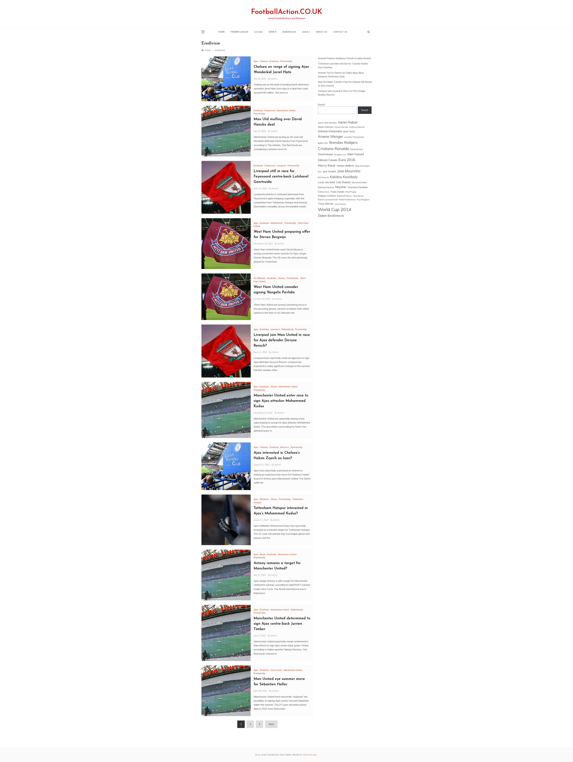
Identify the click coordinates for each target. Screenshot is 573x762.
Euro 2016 (346, 159)
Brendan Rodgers (343, 142)
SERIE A (273, 32)
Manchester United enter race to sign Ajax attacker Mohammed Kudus (281, 401)
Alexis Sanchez (326, 126)
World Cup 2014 (334, 209)
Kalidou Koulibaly (344, 177)
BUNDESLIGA (289, 32)
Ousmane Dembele (358, 187)
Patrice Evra (323, 192)
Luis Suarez (343, 182)
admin (274, 78)
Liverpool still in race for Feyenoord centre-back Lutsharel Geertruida (281, 176)
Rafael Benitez (358, 196)
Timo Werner (326, 203)
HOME (221, 32)
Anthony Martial (356, 127)
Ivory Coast (276, 670)
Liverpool (281, 165)
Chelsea (264, 61)
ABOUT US (321, 32)
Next (271, 724)
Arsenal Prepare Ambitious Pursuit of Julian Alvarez (344, 58)
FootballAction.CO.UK (286, 12)
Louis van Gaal (326, 182)
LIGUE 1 (306, 32)
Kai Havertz (323, 177)
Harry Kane (326, 165)
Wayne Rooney (340, 204)
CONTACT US (340, 32)
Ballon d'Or (323, 143)
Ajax (256, 61)
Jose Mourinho (348, 171)
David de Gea (356, 149)
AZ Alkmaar (259, 278)
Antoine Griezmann (330, 131)
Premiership (286, 61)
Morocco (284, 447)
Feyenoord (270, 110)
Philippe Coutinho (327, 195)
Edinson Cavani (327, 160)
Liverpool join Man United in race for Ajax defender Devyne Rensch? (282, 340)
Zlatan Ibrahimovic (331, 215)
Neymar (340, 187)
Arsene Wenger (330, 136)
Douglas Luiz (340, 154)
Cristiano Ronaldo (333, 148)
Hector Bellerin (345, 165)
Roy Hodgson (363, 199)
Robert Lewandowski (328, 199)
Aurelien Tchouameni (354, 137)
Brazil (262, 554)
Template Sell (310, 755)
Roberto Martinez (347, 199)
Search (321, 104)
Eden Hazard (355, 154)
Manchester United (286, 110)
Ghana (274, 386)
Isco (320, 171)
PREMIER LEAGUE (239, 32)
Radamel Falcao (344, 196)
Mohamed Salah (359, 182)
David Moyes (325, 154)
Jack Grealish (329, 171)
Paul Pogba (351, 192)
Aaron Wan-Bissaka (327, 123)
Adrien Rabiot (348, 122)
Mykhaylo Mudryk (326, 187)
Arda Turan (349, 131)
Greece (281, 278)
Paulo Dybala (337, 191)
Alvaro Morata (341, 127)
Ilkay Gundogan (362, 166)
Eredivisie (274, 61)
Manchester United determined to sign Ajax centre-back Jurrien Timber (282, 624)
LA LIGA (258, 32)
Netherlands (277, 223)
